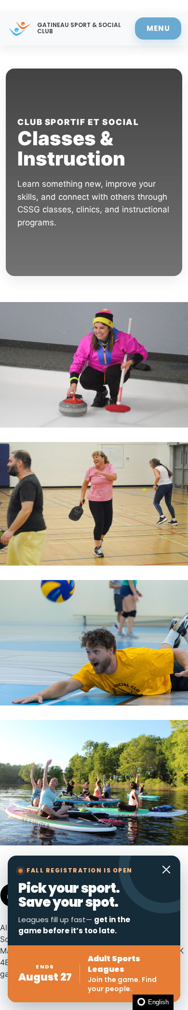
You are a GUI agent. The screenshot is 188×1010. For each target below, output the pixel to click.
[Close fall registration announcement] (166, 869)
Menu (158, 28)
